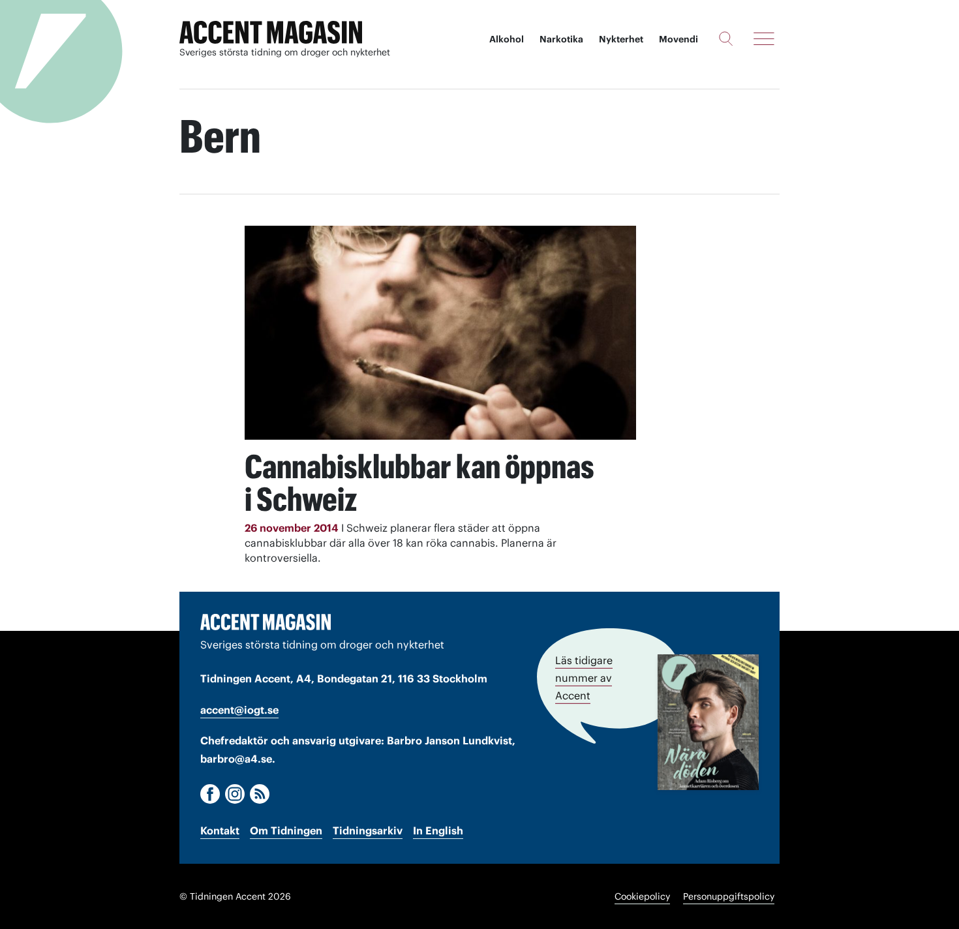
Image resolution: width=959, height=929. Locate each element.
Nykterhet (621, 39)
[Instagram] (235, 794)
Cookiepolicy (642, 896)
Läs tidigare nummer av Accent (584, 678)
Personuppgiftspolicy (728, 896)
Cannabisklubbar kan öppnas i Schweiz (419, 483)
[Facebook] (210, 794)
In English (438, 830)
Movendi (678, 39)
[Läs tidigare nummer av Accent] (708, 722)
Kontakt (219, 830)
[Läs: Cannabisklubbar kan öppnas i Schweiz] (440, 333)
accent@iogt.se (239, 709)
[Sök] (726, 38)
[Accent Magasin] (270, 32)
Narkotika (561, 39)
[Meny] (764, 38)
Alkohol (506, 39)
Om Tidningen (286, 830)
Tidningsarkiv (368, 830)
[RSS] (259, 794)
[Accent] (265, 622)
